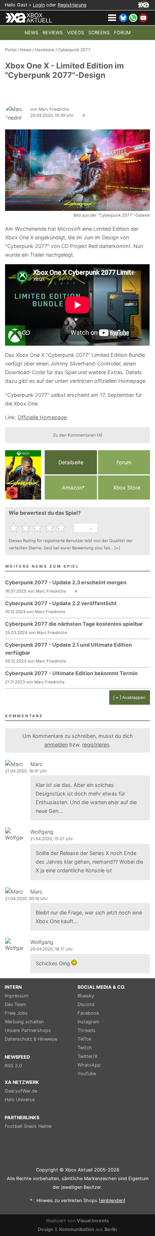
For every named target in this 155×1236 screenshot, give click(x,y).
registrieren (95, 744)
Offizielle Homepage (42, 417)
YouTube (87, 1073)
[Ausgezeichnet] (62, 528)
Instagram (88, 1021)
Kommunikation (76, 1229)
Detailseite (70, 462)
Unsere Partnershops (28, 1030)
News (25, 49)
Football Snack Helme (28, 1126)
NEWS (31, 32)
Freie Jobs (16, 1013)
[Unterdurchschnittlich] (26, 528)
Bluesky (86, 995)
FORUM (122, 32)
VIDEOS (75, 32)
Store (126, 487)
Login (39, 5)
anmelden (56, 744)
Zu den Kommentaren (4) (77, 435)
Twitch (85, 1047)
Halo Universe (20, 1099)
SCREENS (99, 32)
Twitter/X (87, 1056)
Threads (87, 1030)
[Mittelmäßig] (38, 528)
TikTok (85, 1039)
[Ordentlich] (50, 528)
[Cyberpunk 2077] (23, 475)
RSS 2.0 (13, 1065)
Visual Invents (93, 1220)
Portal (11, 49)
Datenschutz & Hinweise (31, 1039)
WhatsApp (89, 1065)
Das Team (15, 1004)
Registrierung (72, 5)
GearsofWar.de (21, 1091)
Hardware (44, 49)
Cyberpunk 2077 (74, 49)
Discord (86, 1004)
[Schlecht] (15, 528)
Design (45, 1229)
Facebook (88, 1013)
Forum (124, 462)
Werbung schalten (24, 1021)
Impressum (16, 995)
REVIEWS (53, 32)
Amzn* (73, 487)
